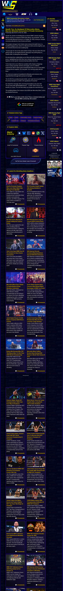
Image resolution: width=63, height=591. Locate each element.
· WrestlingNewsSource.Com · (9, 11)
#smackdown (54, 94)
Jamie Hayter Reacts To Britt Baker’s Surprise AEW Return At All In (15, 319)
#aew (10, 117)
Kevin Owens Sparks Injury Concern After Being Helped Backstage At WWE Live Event (36, 286)
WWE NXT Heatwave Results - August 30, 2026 (35, 534)
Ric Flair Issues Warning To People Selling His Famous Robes (14, 221)
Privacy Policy (55, 158)
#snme (54, 52)
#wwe (16, 117)
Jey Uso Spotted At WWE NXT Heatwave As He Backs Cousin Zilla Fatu (15, 470)
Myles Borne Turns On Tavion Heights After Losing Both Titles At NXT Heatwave (35, 402)
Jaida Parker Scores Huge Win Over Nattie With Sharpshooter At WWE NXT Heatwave (36, 470)
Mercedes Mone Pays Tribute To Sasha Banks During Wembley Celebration (15, 286)
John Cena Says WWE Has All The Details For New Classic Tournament (15, 253)
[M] (16, 25)
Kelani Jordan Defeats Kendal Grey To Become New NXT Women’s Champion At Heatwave (35, 436)
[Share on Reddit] (33, 133)
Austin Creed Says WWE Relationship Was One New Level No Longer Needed (35, 319)
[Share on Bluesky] (24, 133)
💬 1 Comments (19, 585)
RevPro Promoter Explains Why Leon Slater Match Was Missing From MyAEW (15, 188)
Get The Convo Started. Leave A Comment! (25, 161)
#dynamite (54, 27)
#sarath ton (15, 121)
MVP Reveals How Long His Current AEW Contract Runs (35, 220)
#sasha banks (37, 117)
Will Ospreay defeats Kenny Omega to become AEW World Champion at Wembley (36, 568)
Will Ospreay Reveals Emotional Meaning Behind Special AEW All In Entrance (35, 253)
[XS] (13, 25)
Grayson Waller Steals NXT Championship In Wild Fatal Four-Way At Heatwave (15, 402)
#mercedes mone (26, 117)
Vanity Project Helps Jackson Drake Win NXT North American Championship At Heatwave (15, 436)
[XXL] (23, 25)
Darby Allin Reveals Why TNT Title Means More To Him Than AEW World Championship (15, 353)
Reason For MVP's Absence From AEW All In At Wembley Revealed (15, 535)
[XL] (20, 25)
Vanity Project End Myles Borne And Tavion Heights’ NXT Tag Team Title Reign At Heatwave (15, 503)
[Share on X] (43, 133)
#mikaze (23, 121)
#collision (54, 39)
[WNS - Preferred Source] (26, 104)
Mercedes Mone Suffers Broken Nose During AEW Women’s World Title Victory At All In (36, 354)
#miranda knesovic (34, 121)
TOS (50, 158)
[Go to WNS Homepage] (9, 5)
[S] (15, 25)
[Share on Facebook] (29, 133)
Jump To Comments (12, 145)
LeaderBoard (35, 156)
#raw (54, 66)
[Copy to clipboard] (19, 133)
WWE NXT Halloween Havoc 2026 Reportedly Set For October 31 (15, 568)
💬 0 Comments (19, 204)
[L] (18, 25)
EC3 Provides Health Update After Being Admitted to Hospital (35, 188)
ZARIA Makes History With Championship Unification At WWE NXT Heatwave (35, 502)
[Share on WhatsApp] (38, 133)
